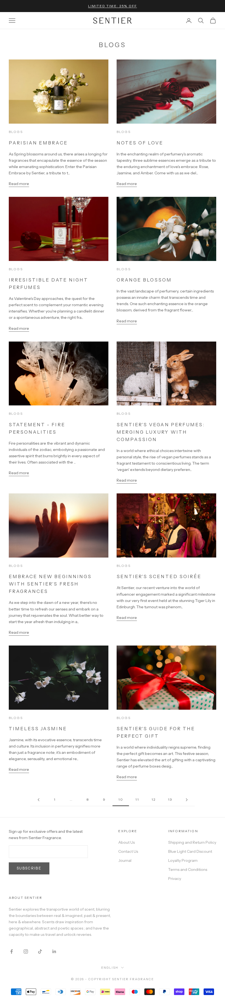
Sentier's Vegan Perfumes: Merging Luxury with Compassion (161, 432)
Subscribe (29, 868)
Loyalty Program (183, 860)
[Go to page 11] (186, 800)
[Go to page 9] (38, 800)
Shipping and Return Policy (192, 842)
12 (153, 799)
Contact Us (128, 851)
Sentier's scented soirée (159, 576)
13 (170, 799)
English (109, 968)
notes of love (140, 143)
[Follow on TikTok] (40, 951)
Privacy (174, 878)
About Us (126, 842)
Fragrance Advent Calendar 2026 (112, 8)
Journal (124, 860)
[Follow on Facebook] (11, 951)
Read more (19, 183)
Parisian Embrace (38, 143)
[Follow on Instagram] (26, 951)
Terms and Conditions (187, 869)
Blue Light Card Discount (190, 851)
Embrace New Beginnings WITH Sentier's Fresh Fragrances (50, 584)
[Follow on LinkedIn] (54, 951)
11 (137, 799)
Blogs (16, 132)
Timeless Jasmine (38, 728)
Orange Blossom (144, 280)
